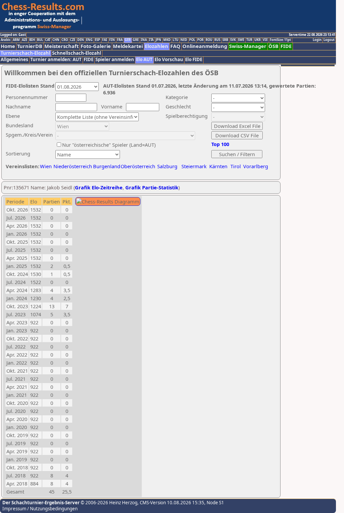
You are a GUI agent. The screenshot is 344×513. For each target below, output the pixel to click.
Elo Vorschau (169, 59)
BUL (40, 40)
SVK (233, 40)
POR (200, 40)
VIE (265, 40)
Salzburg (167, 166)
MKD (167, 40)
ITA (151, 40)
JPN (158, 40)
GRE (136, 40)
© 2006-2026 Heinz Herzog (108, 503)
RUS (217, 40)
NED (183, 40)
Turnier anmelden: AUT (56, 59)
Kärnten (218, 166)
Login (317, 40)
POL (192, 40)
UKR (257, 40)
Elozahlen (156, 46)
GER (128, 40)
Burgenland (106, 166)
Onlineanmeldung (204, 46)
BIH (32, 40)
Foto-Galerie (96, 46)
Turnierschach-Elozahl (25, 53)
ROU (209, 40)
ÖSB (273, 46)
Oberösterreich (138, 166)
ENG (89, 40)
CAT (47, 40)
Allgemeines (14, 59)
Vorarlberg (255, 166)
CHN (55, 40)
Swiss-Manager (247, 46)
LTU (175, 40)
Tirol (235, 166)
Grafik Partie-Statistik (151, 187)
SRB (225, 40)
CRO (64, 40)
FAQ (175, 46)
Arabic (6, 40)
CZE (72, 40)
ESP (97, 40)
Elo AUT (144, 59)
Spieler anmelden (114, 59)
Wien (46, 166)
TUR (249, 40)
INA (144, 40)
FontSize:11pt (280, 40)
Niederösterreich (71, 166)
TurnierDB (29, 46)
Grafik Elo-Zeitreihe (99, 187)
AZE (24, 40)
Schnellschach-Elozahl (76, 53)
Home (8, 46)
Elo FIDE (193, 59)
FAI (104, 40)
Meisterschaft (61, 46)
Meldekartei (128, 46)
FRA (120, 40)
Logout (329, 40)
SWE (241, 40)
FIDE (286, 46)
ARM (16, 40)
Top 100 (220, 144)
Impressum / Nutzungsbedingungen (40, 509)
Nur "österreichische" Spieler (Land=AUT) (109, 144)
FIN (112, 40)
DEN (80, 40)
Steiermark (194, 166)
